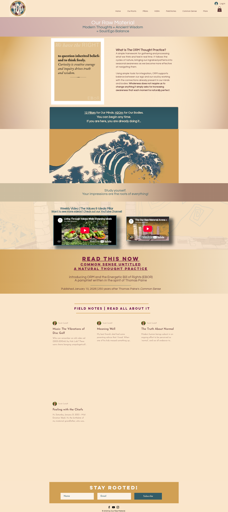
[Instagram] (118, 507)
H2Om (119, 112)
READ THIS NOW (110, 258)
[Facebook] (109, 507)
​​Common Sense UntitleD (110, 264)
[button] (219, 9)
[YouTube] (113, 507)
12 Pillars (90, 112)
